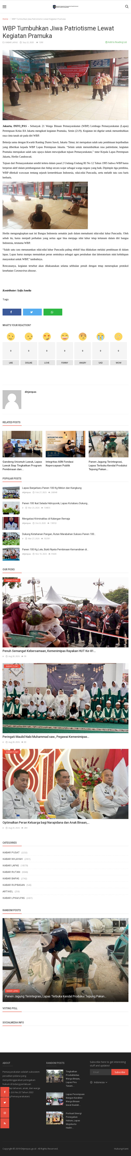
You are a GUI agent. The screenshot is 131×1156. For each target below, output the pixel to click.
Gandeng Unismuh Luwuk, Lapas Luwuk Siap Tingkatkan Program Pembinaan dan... (22, 465)
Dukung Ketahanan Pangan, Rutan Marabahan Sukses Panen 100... (59, 534)
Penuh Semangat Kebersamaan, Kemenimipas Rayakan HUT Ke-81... (49, 651)
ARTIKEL (8, 891)
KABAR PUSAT (11, 852)
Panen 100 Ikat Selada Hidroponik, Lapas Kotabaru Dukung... (55, 503)
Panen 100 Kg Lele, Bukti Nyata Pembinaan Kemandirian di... (55, 549)
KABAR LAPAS (11, 42)
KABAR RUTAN (11, 871)
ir (23, 507)
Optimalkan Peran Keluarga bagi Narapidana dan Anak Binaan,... (46, 822)
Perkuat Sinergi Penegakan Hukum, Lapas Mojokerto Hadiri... (74, 1120)
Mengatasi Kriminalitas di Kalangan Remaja (46, 518)
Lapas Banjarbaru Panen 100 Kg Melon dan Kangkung (52, 487)
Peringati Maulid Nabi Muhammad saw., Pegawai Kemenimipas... (46, 736)
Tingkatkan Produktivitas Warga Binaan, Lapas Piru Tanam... (73, 1078)
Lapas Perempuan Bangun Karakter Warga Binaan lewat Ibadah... (75, 1099)
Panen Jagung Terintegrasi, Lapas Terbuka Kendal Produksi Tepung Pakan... (108, 465)
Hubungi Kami (121, 1148)
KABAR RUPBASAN (14, 884)
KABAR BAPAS (11, 878)
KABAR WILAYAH (13, 859)
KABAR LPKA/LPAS (14, 897)
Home (5, 19)
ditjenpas (30, 391)
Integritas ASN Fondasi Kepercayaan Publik (59, 463)
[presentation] (116, 924)
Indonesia (99, 1082)
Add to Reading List (117, 42)
